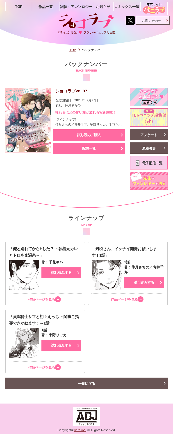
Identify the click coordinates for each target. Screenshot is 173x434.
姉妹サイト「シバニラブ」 (154, 8)
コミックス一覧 (126, 7)
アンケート (148, 135)
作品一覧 (46, 7)
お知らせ (103, 7)
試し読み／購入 (89, 135)
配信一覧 (89, 148)
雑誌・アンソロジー (76, 7)
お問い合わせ (151, 20)
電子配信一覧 (152, 163)
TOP (19, 7)
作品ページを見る (41, 299)
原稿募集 (149, 148)
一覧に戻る (86, 383)
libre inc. (80, 430)
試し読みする (61, 272)
